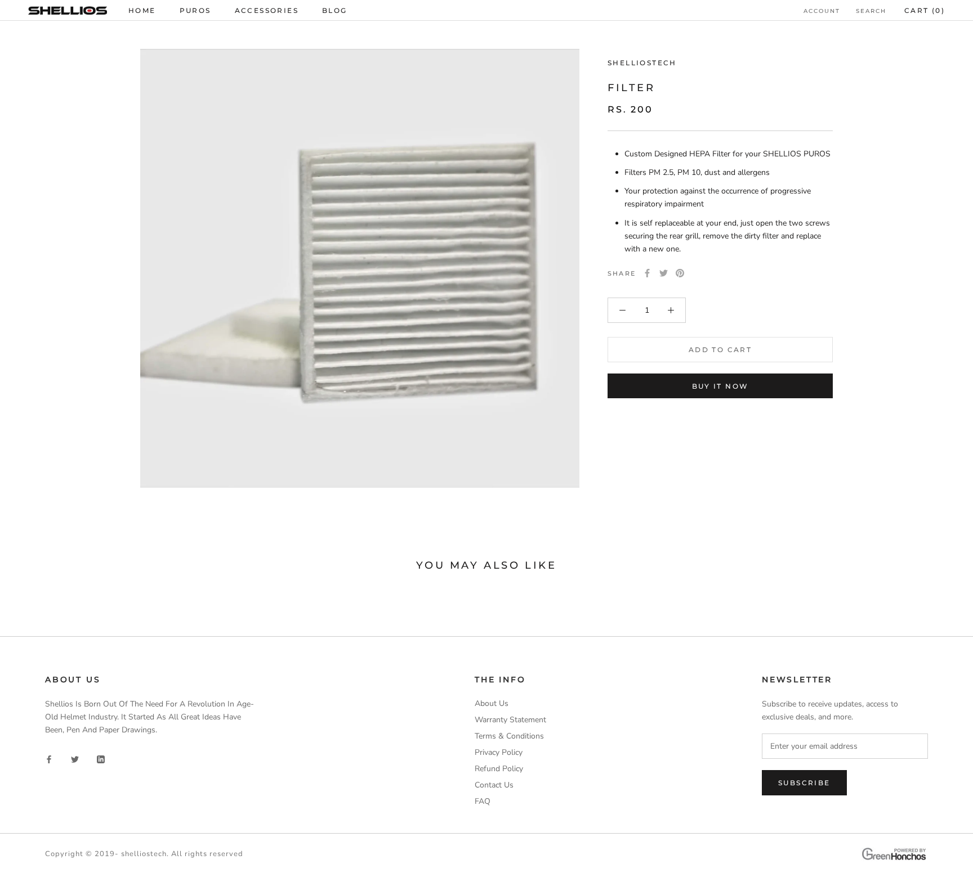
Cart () (924, 10)
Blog (334, 10)
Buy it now (720, 386)
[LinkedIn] (101, 759)
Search (871, 11)
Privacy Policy (499, 752)
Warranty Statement (510, 719)
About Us (491, 703)
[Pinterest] (680, 273)
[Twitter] (663, 273)
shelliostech (144, 854)
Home (142, 10)
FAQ (482, 801)
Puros (195, 10)
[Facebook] (647, 273)
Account (822, 11)
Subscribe (804, 782)
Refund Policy (499, 768)
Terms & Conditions (509, 736)
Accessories (266, 10)
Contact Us (494, 785)
